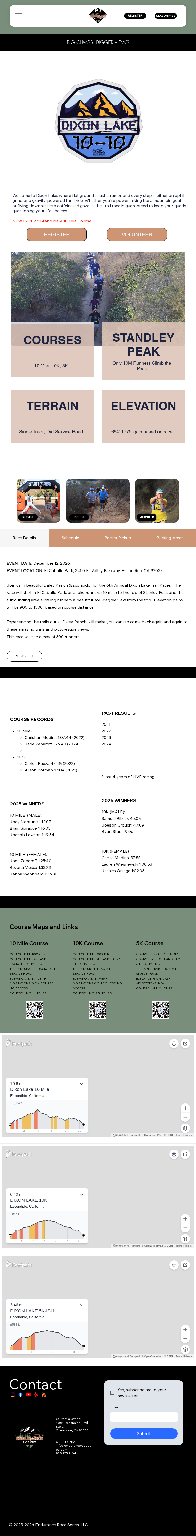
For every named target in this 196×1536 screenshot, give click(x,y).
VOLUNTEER (147, 517)
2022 (106, 730)
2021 (106, 724)
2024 (107, 743)
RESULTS (27, 517)
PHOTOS (79, 517)
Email (114, 1407)
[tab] (24, 538)
